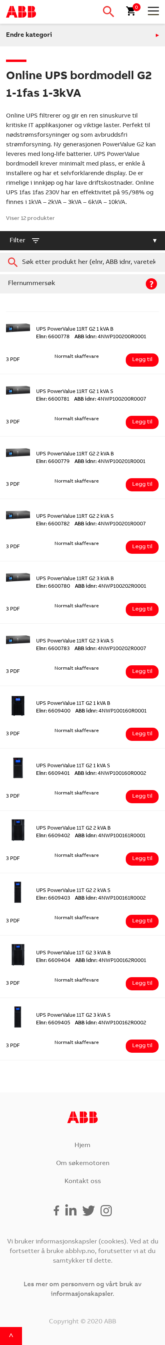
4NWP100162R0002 (110, 1023)
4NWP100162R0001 (110, 961)
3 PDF (13, 360)
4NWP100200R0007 (110, 399)
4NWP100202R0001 (110, 586)
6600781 (52, 399)
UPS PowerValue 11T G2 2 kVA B (73, 828)
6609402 (53, 836)
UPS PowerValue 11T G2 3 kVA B (73, 953)
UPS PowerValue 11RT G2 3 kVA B (75, 579)
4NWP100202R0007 (110, 649)
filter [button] (17, 240)
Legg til (142, 360)
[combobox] (82, 262)
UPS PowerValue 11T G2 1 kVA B (73, 703)
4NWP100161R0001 (110, 836)
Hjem (82, 1145)
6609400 (53, 711)
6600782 (53, 524)
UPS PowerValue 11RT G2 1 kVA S (74, 392)
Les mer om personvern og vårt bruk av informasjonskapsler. (82, 1289)
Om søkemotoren (82, 1163)
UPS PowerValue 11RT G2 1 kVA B (74, 329)
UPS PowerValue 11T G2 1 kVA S (73, 766)
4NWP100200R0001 (110, 337)
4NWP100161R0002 (110, 898)
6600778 (53, 337)
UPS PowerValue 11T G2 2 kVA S (73, 891)
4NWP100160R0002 (110, 773)
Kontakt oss (82, 1181)
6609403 (53, 898)
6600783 (53, 649)
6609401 (53, 773)
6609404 (53, 961)
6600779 (53, 462)
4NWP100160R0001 (111, 711)
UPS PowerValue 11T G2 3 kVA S (73, 1015)
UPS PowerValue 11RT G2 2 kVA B (75, 454)
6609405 (53, 1023)
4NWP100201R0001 (109, 462)
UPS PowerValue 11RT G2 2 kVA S (75, 516)
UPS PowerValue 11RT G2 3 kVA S (75, 641)
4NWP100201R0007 (110, 524)
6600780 (53, 586)
